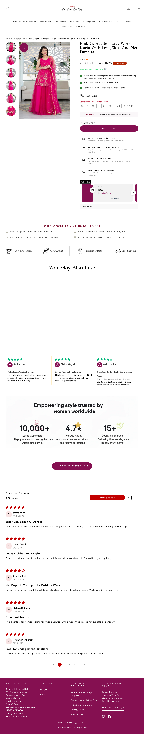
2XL (111, 106)
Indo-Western (105, 22)
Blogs (42, 694)
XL (104, 106)
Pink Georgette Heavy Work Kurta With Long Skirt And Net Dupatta (18, 330)
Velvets (127, 22)
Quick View (11, 341)
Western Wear (65, 26)
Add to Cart (28, 341)
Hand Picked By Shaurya (24, 22)
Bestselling (19, 38)
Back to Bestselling (74, 466)
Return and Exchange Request (81, 694)
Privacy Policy (78, 709)
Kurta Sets (74, 22)
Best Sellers (61, 22)
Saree (117, 22)
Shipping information (81, 705)
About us (44, 689)
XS (82, 106)
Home (9, 38)
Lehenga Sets (89, 22)
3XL (118, 106)
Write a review (107, 497)
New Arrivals (46, 22)
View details (114, 198)
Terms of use (77, 714)
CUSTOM (128, 106)
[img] (15, 359)
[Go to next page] (89, 665)
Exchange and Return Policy (85, 700)
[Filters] (129, 497)
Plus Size (80, 26)
